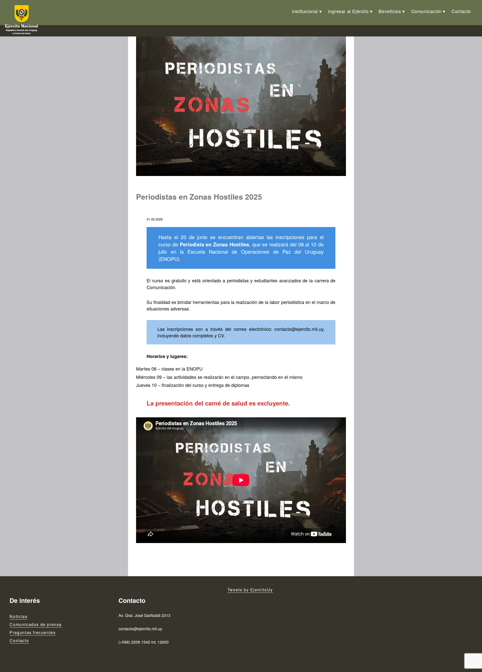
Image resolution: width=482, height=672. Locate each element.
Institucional (305, 11)
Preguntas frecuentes (32, 632)
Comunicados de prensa (36, 624)
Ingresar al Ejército (348, 11)
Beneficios (390, 11)
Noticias (18, 616)
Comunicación (426, 11)
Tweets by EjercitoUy (250, 590)
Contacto (461, 11)
